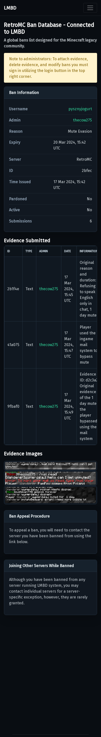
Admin (15, 120)
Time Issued (20, 181)
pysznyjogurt (80, 109)
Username (18, 109)
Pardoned (18, 199)
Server (15, 159)
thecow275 (82, 120)
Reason (16, 131)
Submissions (20, 221)
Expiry (14, 142)
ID (11, 170)
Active (14, 210)
